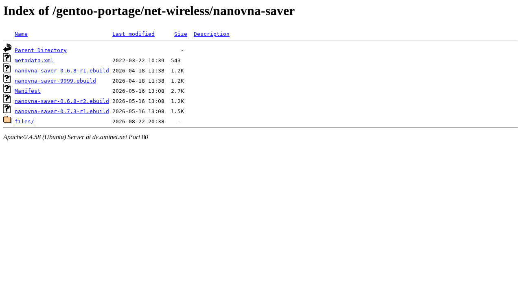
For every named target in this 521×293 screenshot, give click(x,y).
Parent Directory (41, 50)
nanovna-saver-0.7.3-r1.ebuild (62, 111)
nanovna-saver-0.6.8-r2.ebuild (62, 101)
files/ (24, 121)
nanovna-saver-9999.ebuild (55, 81)
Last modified (133, 34)
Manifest (28, 91)
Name (21, 34)
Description (212, 34)
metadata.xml (34, 60)
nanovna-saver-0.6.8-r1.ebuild (62, 71)
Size (180, 34)
